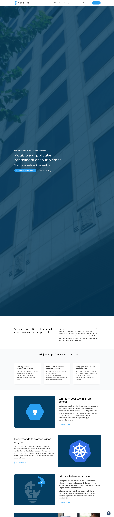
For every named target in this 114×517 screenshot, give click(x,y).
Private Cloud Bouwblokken (24, 150)
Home (15, 150)
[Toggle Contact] (109, 513)
